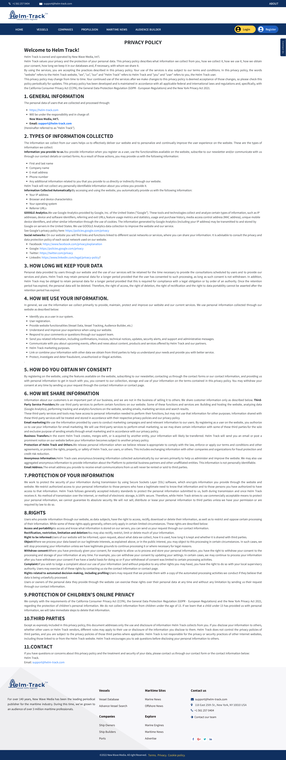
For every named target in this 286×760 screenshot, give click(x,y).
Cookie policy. (176, 755)
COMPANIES (65, 29)
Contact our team (205, 717)
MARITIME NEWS (116, 29)
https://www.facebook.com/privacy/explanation (72, 244)
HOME (19, 29)
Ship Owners (107, 725)
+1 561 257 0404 (204, 710)
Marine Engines (154, 725)
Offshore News (154, 706)
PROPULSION (89, 29)
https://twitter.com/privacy (56, 253)
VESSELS (42, 29)
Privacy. (162, 755)
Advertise (150, 738)
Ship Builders (107, 732)
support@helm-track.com (55, 123)
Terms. (152, 755)
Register (271, 29)
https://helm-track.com (43, 110)
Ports (102, 738)
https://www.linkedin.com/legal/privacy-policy (70, 257)
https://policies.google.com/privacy (87, 230)
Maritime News (154, 732)
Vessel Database (109, 699)
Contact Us (283, 47)
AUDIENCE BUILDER (148, 29)
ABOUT (273, 3)
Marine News (153, 699)
